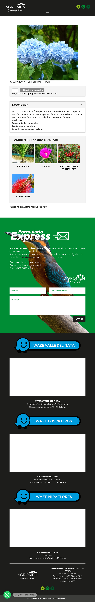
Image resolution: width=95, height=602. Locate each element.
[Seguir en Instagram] (83, 7)
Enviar (79, 319)
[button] (7, 595)
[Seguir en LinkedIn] (78, 7)
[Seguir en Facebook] (88, 7)
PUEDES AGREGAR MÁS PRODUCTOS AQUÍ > (29, 207)
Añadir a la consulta (33, 90)
